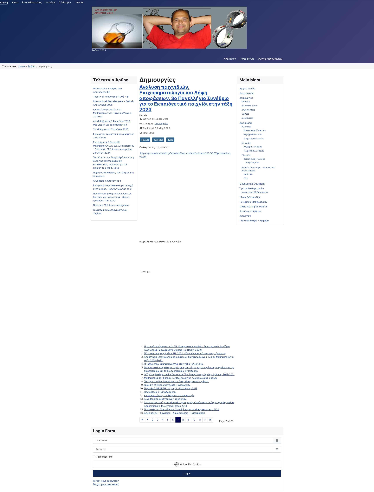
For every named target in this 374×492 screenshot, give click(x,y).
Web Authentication (190, 464)
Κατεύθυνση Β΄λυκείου (255, 130)
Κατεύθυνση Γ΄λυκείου (254, 159)
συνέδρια (158, 140)
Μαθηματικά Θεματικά (252, 183)
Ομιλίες (245, 114)
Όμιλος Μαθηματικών (270, 58)
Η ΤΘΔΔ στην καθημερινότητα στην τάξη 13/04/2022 (174, 363)
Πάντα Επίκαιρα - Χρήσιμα (254, 220)
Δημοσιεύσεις (248, 109)
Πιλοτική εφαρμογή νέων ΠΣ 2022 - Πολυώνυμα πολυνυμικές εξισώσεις (185, 353)
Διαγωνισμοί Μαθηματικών (254, 192)
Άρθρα (14, 2)
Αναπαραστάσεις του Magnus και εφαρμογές (169, 395)
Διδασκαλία (245, 122)
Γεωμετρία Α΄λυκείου (254, 150)
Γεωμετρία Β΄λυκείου (254, 138)
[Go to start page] (142, 420)
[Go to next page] (204, 420)
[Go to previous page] (147, 420)
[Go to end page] (210, 420)
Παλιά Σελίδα (247, 58)
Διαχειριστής (246, 93)
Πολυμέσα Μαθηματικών (253, 201)
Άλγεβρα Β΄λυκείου (253, 134)
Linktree (79, 2)
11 (200, 419)
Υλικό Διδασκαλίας (250, 197)
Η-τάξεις (51, 2)
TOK (246, 178)
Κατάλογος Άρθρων (250, 211)
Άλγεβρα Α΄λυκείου (253, 146)
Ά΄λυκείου (246, 143)
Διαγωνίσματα (252, 162)
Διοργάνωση (247, 118)
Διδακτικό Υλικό (249, 105)
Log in (187, 473)
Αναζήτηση (230, 58)
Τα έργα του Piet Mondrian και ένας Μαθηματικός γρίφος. (176, 381)
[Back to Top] (369, 487)
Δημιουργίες (161, 123)
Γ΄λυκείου (246, 155)
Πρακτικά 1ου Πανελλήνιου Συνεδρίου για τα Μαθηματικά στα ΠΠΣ (181, 409)
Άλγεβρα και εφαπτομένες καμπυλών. (165, 398)
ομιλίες (145, 140)
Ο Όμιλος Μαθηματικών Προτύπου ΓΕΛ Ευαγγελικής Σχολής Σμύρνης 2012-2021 (189, 374)
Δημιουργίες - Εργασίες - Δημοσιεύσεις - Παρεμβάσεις (174, 412)
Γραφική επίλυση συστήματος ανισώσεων (167, 384)
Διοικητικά (245, 215)
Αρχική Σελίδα (247, 88)
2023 (170, 140)
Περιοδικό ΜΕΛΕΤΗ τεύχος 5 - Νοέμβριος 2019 (170, 388)
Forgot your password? (106, 480)
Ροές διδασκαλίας (32, 2)
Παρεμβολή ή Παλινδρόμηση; (160, 391)
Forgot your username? (106, 484)
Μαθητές (245, 101)
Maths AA (248, 174)
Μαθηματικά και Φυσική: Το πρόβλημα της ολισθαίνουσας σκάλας (181, 377)
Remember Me (104, 456)
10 (194, 419)
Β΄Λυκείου (246, 126)
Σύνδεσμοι (65, 2)
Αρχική (4, 2)
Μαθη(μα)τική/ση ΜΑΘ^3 (253, 206)
